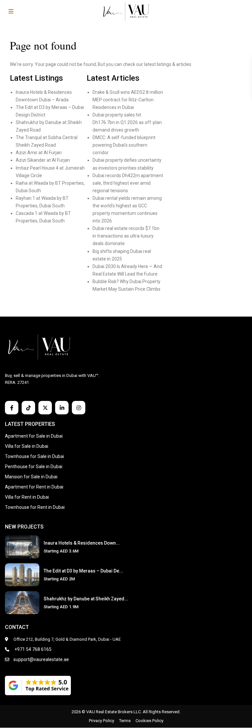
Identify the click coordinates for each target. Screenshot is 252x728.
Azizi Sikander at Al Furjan (43, 160)
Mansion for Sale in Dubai (31, 476)
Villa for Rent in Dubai (27, 497)
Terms (125, 720)
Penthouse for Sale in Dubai (33, 466)
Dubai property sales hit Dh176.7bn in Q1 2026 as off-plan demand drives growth (127, 122)
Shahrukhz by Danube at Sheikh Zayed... (86, 598)
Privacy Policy (101, 720)
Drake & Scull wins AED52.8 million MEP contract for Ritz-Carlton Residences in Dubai (128, 100)
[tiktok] (28, 407)
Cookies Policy (149, 720)
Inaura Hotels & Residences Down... (82, 543)
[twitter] (45, 407)
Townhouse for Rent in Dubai (35, 507)
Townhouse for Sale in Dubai (34, 456)
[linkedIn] (62, 407)
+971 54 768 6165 (32, 649)
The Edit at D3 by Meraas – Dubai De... (83, 570)
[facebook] (11, 407)
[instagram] (78, 407)
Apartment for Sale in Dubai (34, 436)
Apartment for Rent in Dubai (34, 486)
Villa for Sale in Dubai (26, 446)
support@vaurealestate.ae (41, 659)
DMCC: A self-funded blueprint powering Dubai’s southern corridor (124, 145)
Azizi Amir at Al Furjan (39, 152)
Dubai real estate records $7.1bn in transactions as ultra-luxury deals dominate (126, 236)
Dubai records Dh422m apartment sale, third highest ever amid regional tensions (128, 183)
